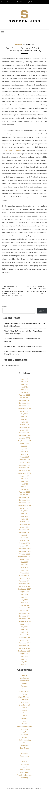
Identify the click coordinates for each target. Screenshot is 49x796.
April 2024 (24, 454)
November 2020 (24, 551)
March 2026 (24, 392)
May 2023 (24, 484)
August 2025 (24, 411)
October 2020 (24, 554)
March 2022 (24, 522)
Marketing (24, 734)
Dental (24, 694)
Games (24, 716)
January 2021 (24, 546)
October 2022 (24, 503)
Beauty (24, 683)
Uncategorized (24, 770)
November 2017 (24, 646)
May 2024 (24, 452)
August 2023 (24, 476)
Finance (24, 710)
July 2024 (24, 446)
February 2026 (24, 395)
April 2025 (24, 422)
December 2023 (24, 465)
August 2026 (24, 379)
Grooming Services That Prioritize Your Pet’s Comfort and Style (36, 290)
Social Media (24, 756)
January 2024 (24, 462)
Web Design (24, 772)
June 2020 (24, 565)
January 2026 (24, 398)
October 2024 (24, 438)
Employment (24, 702)
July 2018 (24, 627)
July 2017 (24, 656)
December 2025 (24, 400)
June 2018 (24, 629)
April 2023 (24, 487)
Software (24, 759)
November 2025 (24, 403)
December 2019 (24, 581)
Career (24, 689)
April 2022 (24, 519)
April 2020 (24, 570)
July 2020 (24, 562)
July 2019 (24, 594)
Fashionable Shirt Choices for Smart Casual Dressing (23, 346)
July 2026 (24, 381)
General (24, 718)
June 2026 (24, 384)
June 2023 (24, 481)
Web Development (24, 775)
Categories (11, 2)
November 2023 (24, 468)
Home (24, 724)
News (24, 737)
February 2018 (24, 637)
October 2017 (24, 648)
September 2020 (24, 557)
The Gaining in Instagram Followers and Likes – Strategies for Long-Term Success (12, 291)
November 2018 (24, 616)
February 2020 (24, 575)
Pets (24, 743)
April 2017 (24, 664)
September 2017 (24, 651)
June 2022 (24, 513)
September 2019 (24, 589)
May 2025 (24, 419)
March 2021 (24, 540)
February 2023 (24, 492)
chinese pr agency (13, 150)
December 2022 (24, 497)
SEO (24, 751)
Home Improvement (24, 726)
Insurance (24, 729)
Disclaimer (21, 2)
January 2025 (24, 430)
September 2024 (24, 441)
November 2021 (24, 532)
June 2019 (24, 597)
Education (24, 700)
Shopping (24, 753)
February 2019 (24, 608)
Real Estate (24, 748)
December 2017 (24, 643)
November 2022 (24, 500)
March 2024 (24, 457)
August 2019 (24, 592)
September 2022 (24, 505)
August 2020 (24, 559)
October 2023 (24, 470)
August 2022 (24, 508)
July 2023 (24, 478)
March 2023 (24, 489)
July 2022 (24, 511)
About (3, 2)
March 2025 (24, 425)
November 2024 (24, 435)
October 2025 (24, 406)
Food (24, 713)
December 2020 (24, 549)
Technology (24, 764)
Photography (24, 745)
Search (4, 307)
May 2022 (24, 516)
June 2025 (24, 416)
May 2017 (24, 662)
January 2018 (24, 640)
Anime (24, 675)
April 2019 (24, 602)
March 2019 (24, 605)
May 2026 (24, 387)
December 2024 (24, 433)
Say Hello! (30, 2)
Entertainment (24, 705)
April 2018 (24, 632)
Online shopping (24, 740)
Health (24, 721)
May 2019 (24, 600)
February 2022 (24, 524)
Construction (24, 691)
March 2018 (24, 635)
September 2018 (24, 621)
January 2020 (24, 578)
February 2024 (24, 460)
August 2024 (24, 443)
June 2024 (24, 449)
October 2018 (24, 619)
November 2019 (24, 584)
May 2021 (24, 535)
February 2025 (24, 427)
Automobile (24, 681)
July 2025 (24, 414)
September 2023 (24, 473)
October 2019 (24, 586)
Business (18, 44)
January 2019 (24, 610)
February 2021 (24, 543)
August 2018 (24, 624)
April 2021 (24, 538)
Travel (24, 767)
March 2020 (24, 573)
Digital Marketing (24, 697)
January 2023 (24, 495)
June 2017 (24, 659)
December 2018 (24, 613)
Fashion (24, 708)
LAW (24, 732)
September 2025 (24, 408)
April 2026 (24, 390)
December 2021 (24, 530)
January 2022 (24, 527)
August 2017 (24, 654)
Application (24, 678)
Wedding (24, 778)
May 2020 (24, 567)
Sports (24, 761)
